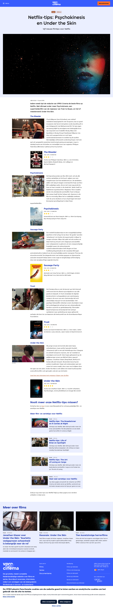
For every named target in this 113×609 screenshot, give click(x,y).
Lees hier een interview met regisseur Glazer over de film (49, 375)
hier (43, 406)
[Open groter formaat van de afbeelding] (28, 129)
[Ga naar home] (56, 3)
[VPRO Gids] (98, 580)
